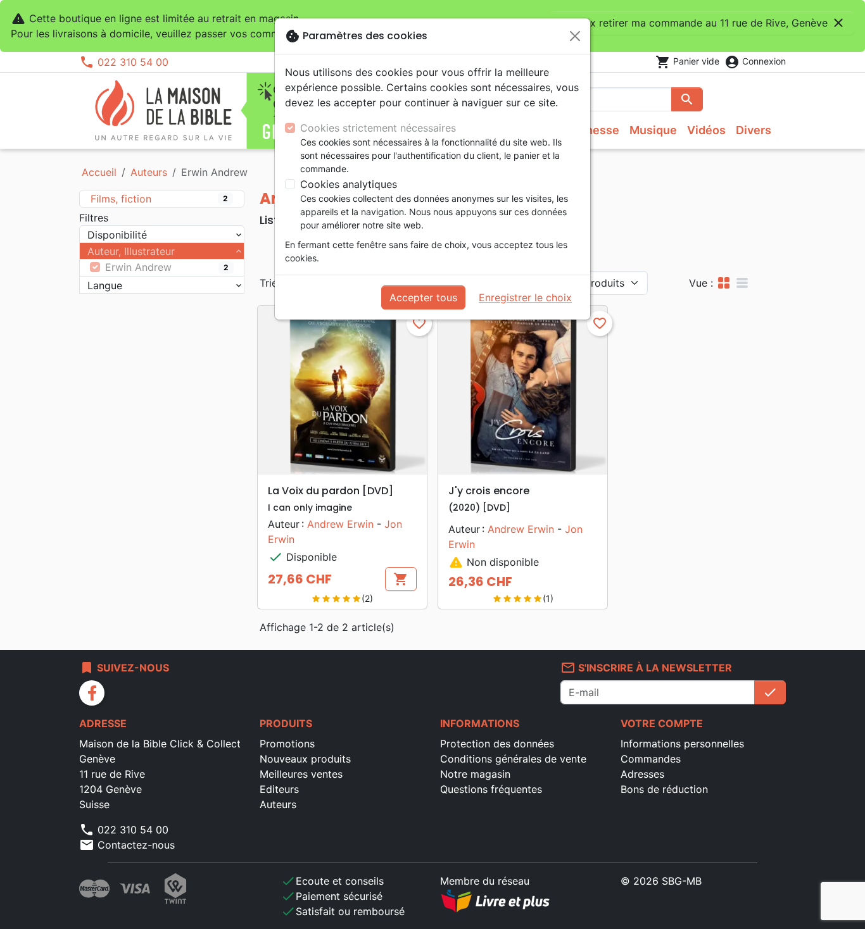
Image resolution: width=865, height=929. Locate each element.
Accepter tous (423, 297)
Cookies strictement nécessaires (378, 128)
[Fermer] (575, 36)
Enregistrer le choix (525, 297)
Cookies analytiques (348, 184)
